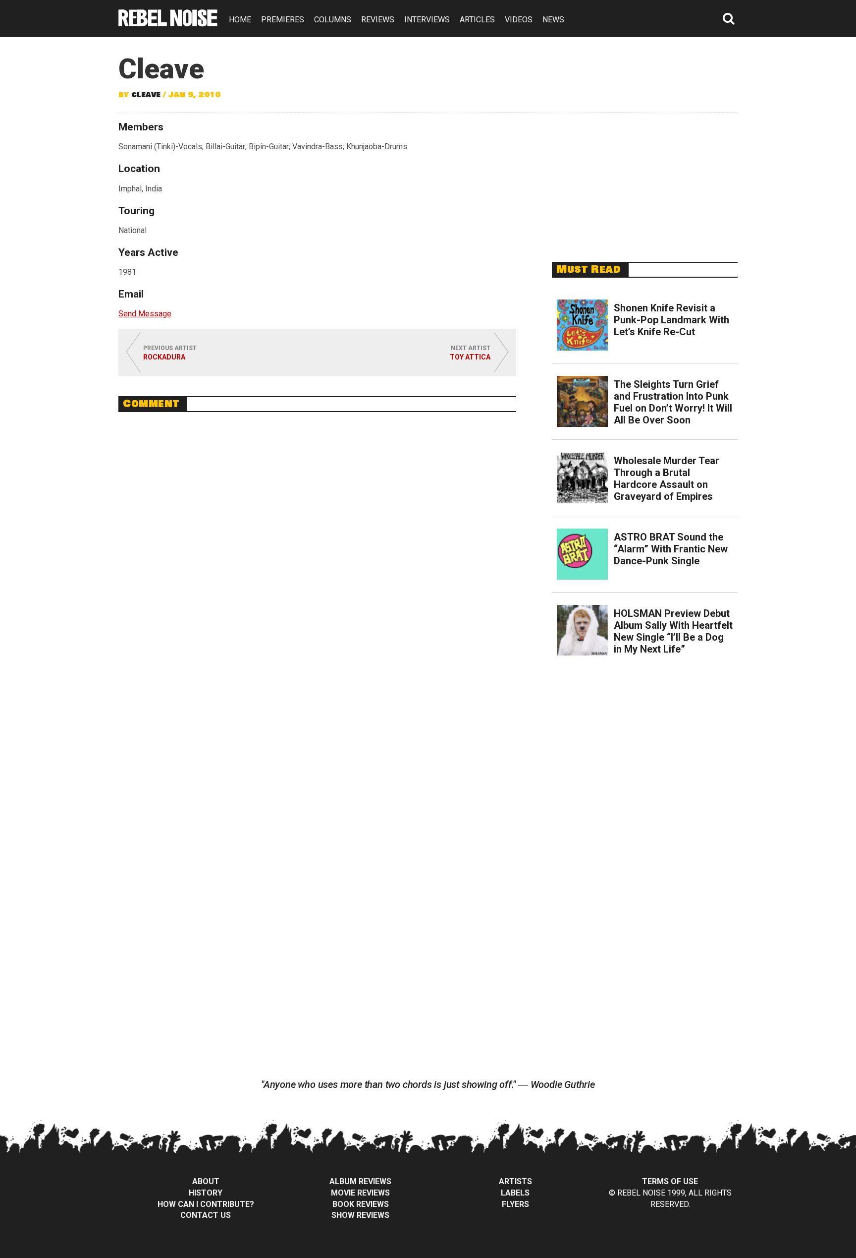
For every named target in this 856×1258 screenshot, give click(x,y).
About (205, 1181)
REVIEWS (377, 19)
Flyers (515, 1204)
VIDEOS (519, 19)
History (205, 1193)
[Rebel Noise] (167, 23)
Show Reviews (360, 1215)
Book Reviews (360, 1204)
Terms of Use (670, 1181)
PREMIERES (282, 19)
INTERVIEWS (427, 19)
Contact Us (205, 1215)
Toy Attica (470, 357)
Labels (515, 1193)
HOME (240, 19)
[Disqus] (317, 555)
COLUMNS (332, 19)
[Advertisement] (645, 182)
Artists (515, 1181)
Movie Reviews (360, 1193)
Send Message (144, 313)
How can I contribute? (206, 1204)
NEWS (553, 19)
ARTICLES (477, 19)
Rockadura (164, 357)
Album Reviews (360, 1181)
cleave (145, 94)
